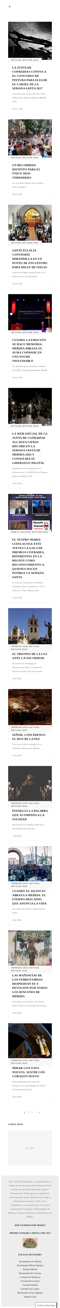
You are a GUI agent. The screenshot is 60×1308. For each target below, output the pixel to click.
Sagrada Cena (30, 1297)
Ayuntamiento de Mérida (30, 1261)
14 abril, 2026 (17, 598)
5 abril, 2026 (16, 679)
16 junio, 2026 (17, 194)
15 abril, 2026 (17, 483)
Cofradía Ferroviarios (30, 1281)
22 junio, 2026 (17, 109)
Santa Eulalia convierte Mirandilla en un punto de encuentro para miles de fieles (29, 259)
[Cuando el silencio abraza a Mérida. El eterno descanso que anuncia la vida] (30, 864)
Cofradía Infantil (30, 1285)
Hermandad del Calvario (30, 1273)
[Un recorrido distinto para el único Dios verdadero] (30, 138)
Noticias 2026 (31, 60)
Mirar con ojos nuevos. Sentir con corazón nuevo (28, 1072)
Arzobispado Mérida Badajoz (30, 1265)
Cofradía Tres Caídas (30, 1289)
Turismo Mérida (30, 1269)
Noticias (16, 60)
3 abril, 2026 (16, 920)
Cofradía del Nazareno (30, 1277)
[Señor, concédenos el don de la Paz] (30, 708)
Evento (15, 532)
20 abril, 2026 (17, 284)
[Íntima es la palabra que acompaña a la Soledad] (30, 784)
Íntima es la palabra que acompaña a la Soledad (30, 815)
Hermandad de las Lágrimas (30, 1293)
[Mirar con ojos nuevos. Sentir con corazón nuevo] (30, 1041)
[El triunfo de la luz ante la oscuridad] (30, 627)
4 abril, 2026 (16, 756)
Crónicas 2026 (19, 646)
